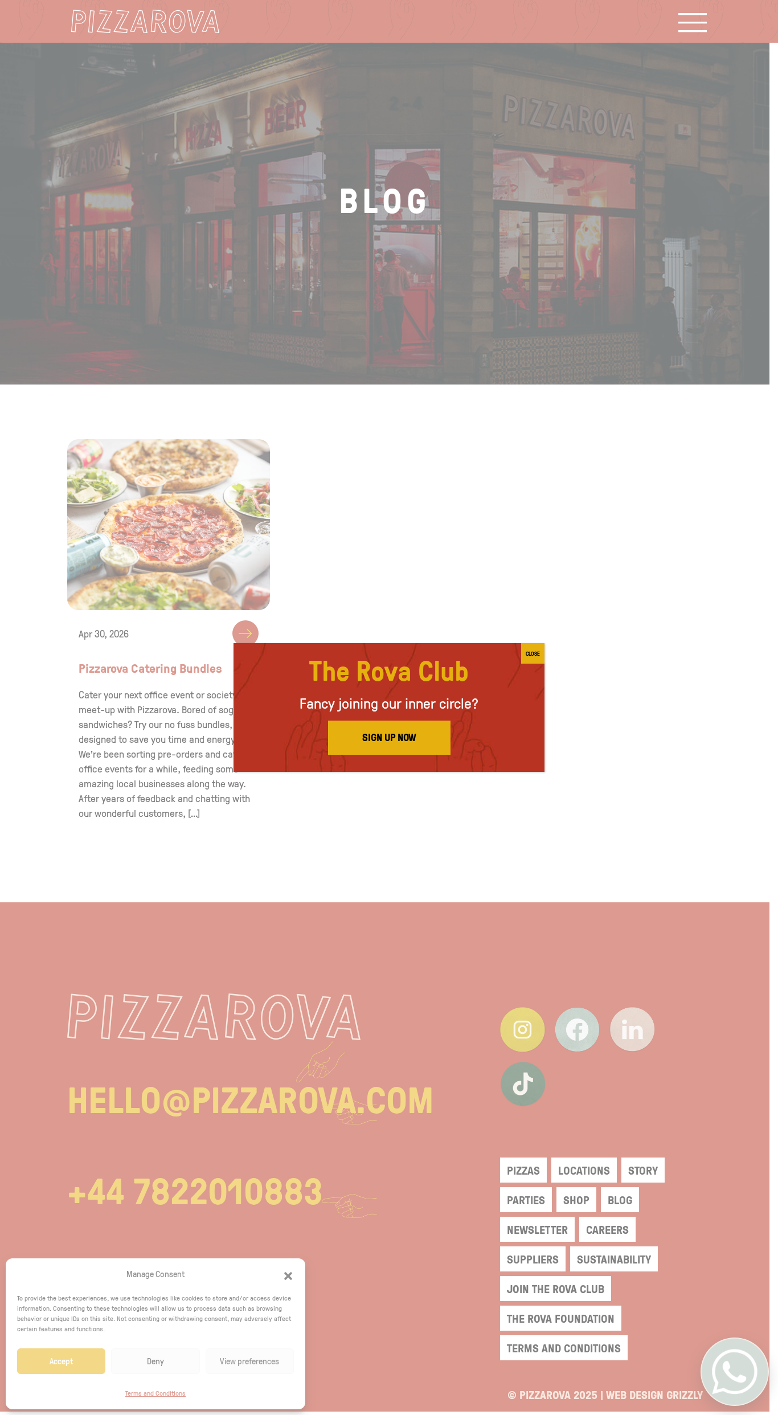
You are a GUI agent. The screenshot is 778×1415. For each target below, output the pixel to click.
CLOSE (533, 653)
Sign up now (389, 737)
